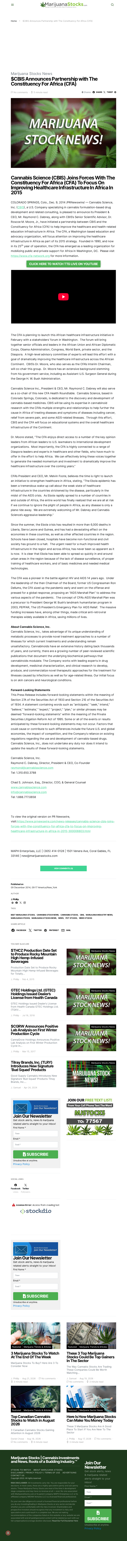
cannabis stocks (69, 915)
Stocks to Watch (21, 1470)
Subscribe (37, 1154)
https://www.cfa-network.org (30, 255)
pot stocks (71, 918)
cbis (82, 915)
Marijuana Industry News (99, 915)
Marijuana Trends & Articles (37, 1347)
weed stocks (85, 918)
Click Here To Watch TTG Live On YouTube (63, 264)
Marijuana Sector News (91, 1410)
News (61, 918)
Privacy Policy (21, 1164)
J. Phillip (15, 899)
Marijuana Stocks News (31, 73)
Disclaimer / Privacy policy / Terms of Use (35, 1472)
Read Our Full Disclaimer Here (65, 1521)
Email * (16, 1138)
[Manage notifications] (8, 1533)
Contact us (17, 1475)
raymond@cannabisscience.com (32, 767)
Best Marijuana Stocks (23, 915)
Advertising (70, 1472)
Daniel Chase (17, 1438)
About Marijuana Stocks (48, 1470)
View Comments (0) (63, 868)
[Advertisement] (63, 45)
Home (14, 21)
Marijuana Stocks (20, 918)
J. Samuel (16, 1087)
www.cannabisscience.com (29, 787)
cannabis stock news (48, 915)
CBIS (21, 207)
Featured (16, 1347)
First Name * (19, 1127)
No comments (21, 92)
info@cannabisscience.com (29, 792)
